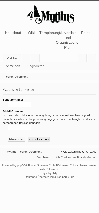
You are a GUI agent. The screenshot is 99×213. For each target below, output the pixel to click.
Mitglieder (36, 59)
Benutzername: (13, 99)
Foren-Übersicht (31, 151)
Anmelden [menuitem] (83, 59)
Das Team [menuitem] (43, 157)
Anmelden (13, 66)
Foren (27, 59)
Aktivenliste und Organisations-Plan (67, 40)
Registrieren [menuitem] (93, 59)
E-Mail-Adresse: (13, 111)
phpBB (21, 165)
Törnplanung (49, 33)
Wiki (31, 33)
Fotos (85, 33)
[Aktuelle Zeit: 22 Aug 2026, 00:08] (93, 76)
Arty (54, 173)
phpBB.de (68, 176)
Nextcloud (13, 33)
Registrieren (35, 66)
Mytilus (12, 58)
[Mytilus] (49, 13)
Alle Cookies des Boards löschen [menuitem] (76, 157)
